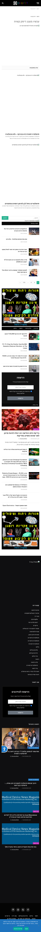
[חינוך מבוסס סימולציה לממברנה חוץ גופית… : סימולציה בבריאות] (20, 770)
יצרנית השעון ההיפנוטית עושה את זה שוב (15, 366)
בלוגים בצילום (34, 650)
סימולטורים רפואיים (33, 637)
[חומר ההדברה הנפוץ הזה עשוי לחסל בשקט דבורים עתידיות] (34, 252)
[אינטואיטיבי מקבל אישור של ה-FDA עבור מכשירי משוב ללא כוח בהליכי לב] (34, 497)
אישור (26, 929)
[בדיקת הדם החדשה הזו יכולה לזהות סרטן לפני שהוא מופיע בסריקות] (20, 419)
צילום (15, 328)
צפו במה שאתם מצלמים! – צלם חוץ (16, 239)
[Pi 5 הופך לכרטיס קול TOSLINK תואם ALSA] (34, 336)
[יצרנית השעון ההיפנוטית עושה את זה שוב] (34, 368)
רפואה (21, 328)
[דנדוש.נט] (20, 3)
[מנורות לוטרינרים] (20, 325)
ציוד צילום (35, 656)
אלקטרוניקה (34, 619)
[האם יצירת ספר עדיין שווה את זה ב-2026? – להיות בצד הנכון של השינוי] (34, 358)
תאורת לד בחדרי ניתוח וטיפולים (30, 671)
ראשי (38, 8)
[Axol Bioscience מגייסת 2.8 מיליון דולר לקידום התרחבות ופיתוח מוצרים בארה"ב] (20, 801)
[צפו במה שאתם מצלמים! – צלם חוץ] (34, 241)
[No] (39, 926)
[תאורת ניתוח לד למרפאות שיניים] (20, 44)
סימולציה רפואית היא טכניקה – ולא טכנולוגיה (22, 134)
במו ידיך (37, 616)
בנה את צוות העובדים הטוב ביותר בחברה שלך (20, 847)
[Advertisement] (20, 879)
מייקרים (36, 328)
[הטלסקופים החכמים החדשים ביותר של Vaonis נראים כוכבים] (34, 231)
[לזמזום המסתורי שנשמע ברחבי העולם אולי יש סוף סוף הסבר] (34, 272)
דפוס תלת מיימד (33, 622)
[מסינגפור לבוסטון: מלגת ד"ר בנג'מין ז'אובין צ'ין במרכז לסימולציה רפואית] (20, 738)
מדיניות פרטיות (18, 929)
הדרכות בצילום (33, 653)
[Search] (3, 3)
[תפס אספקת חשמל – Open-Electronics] (34, 508)
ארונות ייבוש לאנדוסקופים (32, 613)
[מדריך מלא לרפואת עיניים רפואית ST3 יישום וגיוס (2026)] (34, 262)
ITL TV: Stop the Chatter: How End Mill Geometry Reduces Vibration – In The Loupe (14, 346)
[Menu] (38, 3)
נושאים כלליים (11, 918)
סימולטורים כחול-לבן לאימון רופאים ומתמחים (22, 204)
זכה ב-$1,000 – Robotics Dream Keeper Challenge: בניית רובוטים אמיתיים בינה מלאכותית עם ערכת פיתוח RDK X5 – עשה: (14, 475)
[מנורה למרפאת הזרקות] (32, 220)
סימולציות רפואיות (34, 644)
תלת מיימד (28, 328)
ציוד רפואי (36, 429)
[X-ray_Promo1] (20, 580)
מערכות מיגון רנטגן (34, 634)
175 (24, 282)
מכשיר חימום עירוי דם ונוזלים (31, 628)
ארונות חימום (35, 610)
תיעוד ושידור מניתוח (33, 674)
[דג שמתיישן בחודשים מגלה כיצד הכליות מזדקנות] (34, 452)
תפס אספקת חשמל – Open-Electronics (15, 505)
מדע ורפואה (34, 662)
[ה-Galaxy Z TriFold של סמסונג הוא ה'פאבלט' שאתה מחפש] (34, 487)
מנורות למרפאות (34, 631)
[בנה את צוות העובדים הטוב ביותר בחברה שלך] (20, 833)
